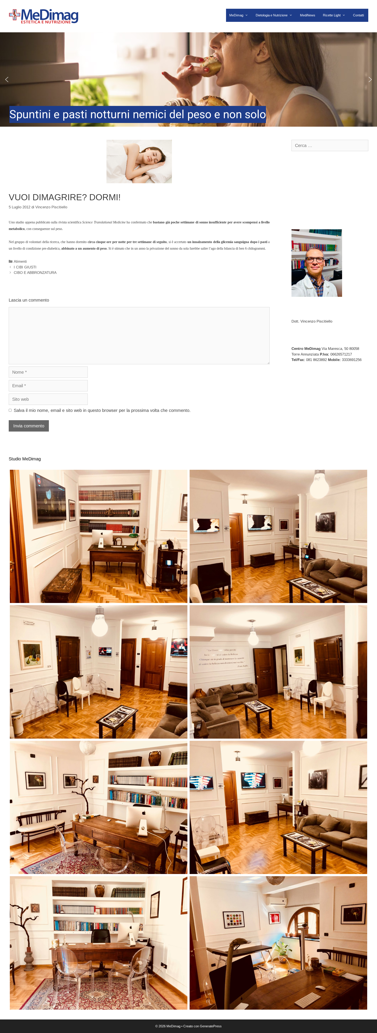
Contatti (358, 15)
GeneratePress (211, 1026)
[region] (188, 79)
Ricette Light (332, 15)
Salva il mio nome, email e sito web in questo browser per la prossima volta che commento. (102, 410)
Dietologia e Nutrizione (272, 15)
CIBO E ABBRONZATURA (35, 273)
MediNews (307, 15)
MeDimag (236, 15)
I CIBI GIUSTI (25, 267)
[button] (188, 79)
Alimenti (20, 261)
